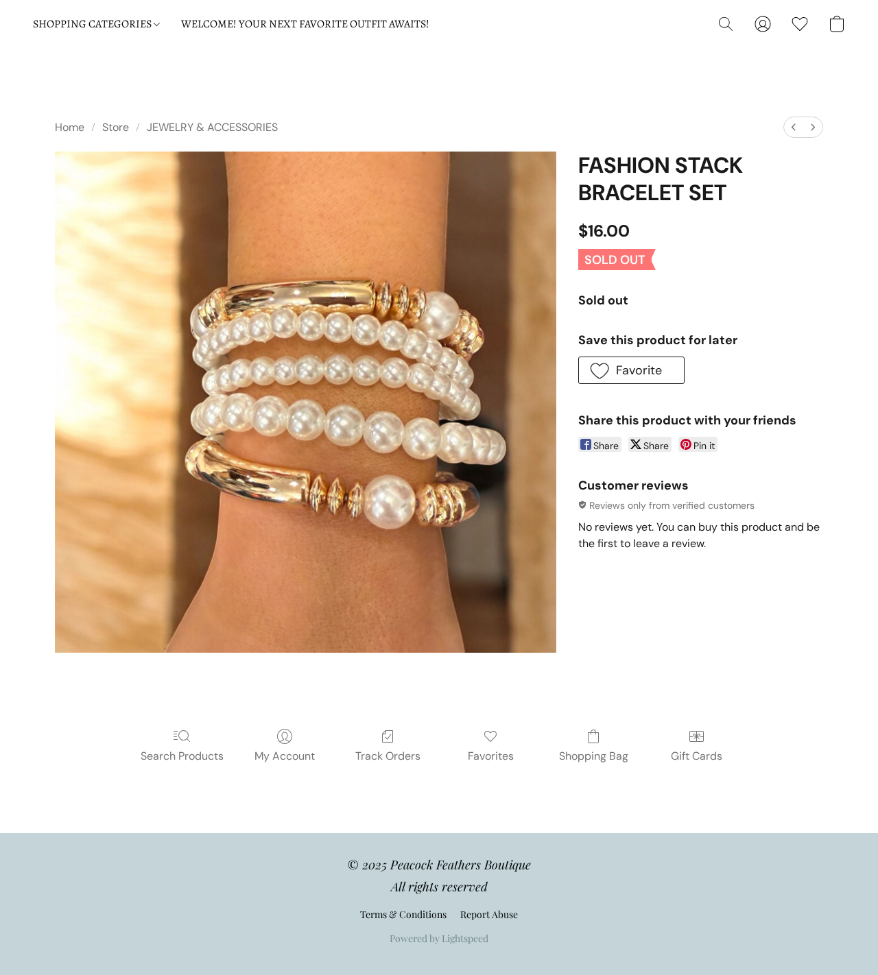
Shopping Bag (593, 756)
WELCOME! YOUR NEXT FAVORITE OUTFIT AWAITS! (305, 24)
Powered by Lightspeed (439, 938)
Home (69, 127)
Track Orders (387, 756)
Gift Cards (696, 756)
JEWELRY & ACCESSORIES (212, 127)
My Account (284, 756)
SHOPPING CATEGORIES (93, 24)
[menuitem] (793, 127)
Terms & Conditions (403, 914)
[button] (725, 24)
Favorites (491, 756)
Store (115, 127)
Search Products (182, 756)
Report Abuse (489, 914)
